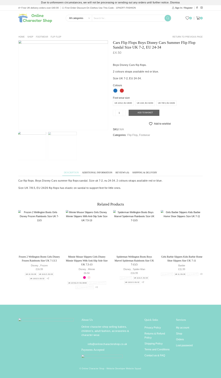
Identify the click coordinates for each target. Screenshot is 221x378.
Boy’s (25, 29)
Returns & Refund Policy (154, 335)
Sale (181, 29)
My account (182, 327)
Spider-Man (139, 269)
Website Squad (133, 368)
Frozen (44, 265)
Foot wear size (121, 97)
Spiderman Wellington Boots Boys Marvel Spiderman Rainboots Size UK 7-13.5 (134, 260)
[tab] (71, 172)
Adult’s (67, 29)
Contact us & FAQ (154, 355)
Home (21, 37)
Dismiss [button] (175, 2)
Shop (30, 37)
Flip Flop (56, 37)
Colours (117, 85)
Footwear (83, 29)
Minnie (91, 269)
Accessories (123, 29)
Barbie (181, 265)
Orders (180, 339)
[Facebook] (197, 7)
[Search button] (168, 18)
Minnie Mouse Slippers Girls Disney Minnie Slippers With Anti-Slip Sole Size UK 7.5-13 (87, 260)
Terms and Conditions (157, 349)
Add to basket (145, 112)
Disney (34, 265)
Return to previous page (187, 37)
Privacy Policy (152, 327)
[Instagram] (201, 7)
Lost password (184, 345)
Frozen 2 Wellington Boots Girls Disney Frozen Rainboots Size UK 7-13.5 (39, 258)
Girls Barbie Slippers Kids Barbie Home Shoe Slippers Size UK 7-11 (181, 258)
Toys (140, 29)
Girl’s (38, 29)
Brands (193, 29)
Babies (52, 29)
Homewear (102, 29)
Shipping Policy (153, 343)
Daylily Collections (162, 29)
